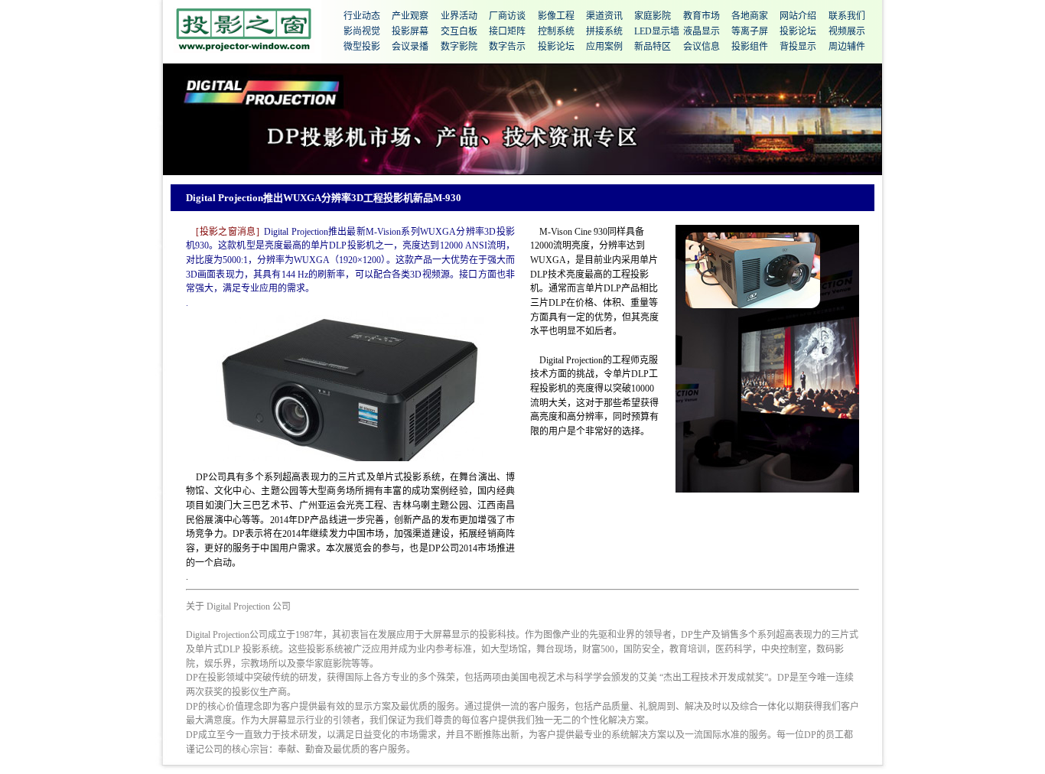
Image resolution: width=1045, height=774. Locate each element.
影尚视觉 (361, 31)
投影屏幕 (410, 31)
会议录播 (410, 46)
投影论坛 (798, 31)
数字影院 (459, 46)
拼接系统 (604, 31)
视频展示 (847, 31)
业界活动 (459, 16)
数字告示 (507, 46)
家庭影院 (652, 16)
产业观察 (410, 16)
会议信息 (701, 46)
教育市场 (701, 16)
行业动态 (361, 16)
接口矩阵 (507, 31)
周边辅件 (847, 46)
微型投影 (361, 46)
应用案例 (604, 46)
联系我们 (847, 16)
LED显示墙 (656, 31)
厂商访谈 (507, 16)
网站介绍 (798, 16)
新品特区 (652, 46)
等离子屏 (749, 31)
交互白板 (459, 31)
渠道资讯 (604, 16)
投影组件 (749, 46)
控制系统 (556, 31)
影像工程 (556, 16)
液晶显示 (701, 31)
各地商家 (749, 16)
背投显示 (798, 46)
